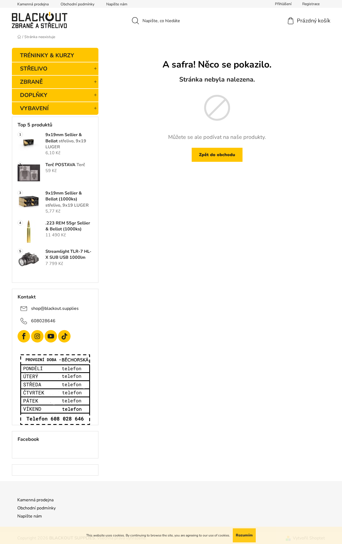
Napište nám (116, 4)
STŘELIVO (33, 68)
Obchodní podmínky (77, 4)
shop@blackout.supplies (55, 308)
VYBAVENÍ (34, 108)
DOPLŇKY (33, 95)
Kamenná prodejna (33, 4)
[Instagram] (37, 336)
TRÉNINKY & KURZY (47, 55)
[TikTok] (64, 336)
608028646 (43, 321)
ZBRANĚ (31, 82)
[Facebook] (24, 336)
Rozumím (244, 535)
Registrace (311, 3)
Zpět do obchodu (217, 155)
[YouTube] (51, 336)
